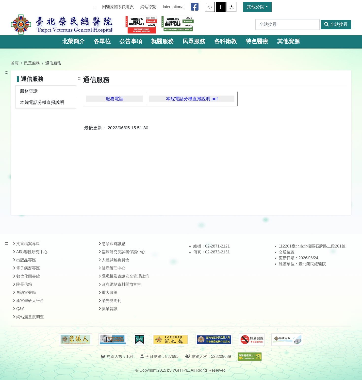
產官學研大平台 (30, 300)
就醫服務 (162, 41)
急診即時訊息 (113, 244)
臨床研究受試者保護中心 (123, 252)
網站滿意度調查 (30, 317)
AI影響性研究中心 (32, 252)
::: (94, 7)
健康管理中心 (113, 268)
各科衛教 (225, 41)
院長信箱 (24, 284)
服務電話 (29, 91)
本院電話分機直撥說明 (42, 102)
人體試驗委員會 (115, 260)
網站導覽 (148, 7)
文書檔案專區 (28, 244)
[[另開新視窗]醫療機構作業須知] (214, 339)
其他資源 (288, 41)
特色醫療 (257, 41)
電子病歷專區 (28, 268)
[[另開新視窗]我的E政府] (139, 339)
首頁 (15, 63)
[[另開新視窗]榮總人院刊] (75, 339)
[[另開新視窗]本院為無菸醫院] (252, 339)
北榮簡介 (73, 41)
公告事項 (131, 41)
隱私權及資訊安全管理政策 (125, 276)
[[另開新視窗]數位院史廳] (170, 340)
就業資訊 (109, 309)
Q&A (20, 309)
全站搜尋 (339, 24)
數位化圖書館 (28, 276)
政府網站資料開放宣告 (121, 284)
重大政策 (109, 292)
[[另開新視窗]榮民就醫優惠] (113, 339)
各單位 (102, 41)
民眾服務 (194, 41)
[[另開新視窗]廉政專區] (287, 339)
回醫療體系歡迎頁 (118, 7)
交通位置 (287, 252)
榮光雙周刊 (111, 300)
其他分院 (255, 6)
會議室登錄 (26, 292)
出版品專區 (26, 260)
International (173, 7)
